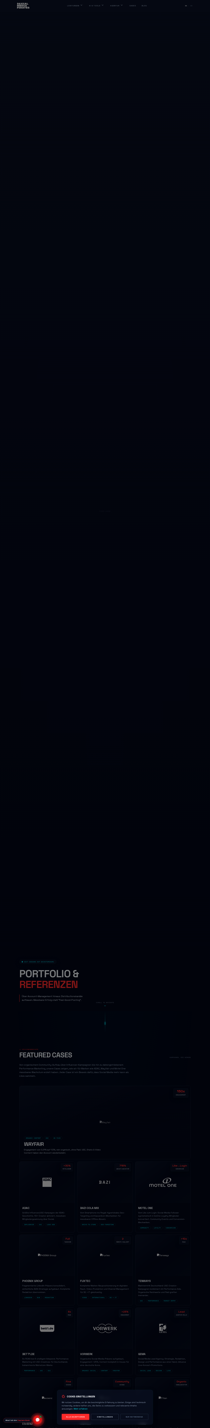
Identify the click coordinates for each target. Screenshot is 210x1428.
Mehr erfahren (81, 1408)
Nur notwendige (134, 1417)
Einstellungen (105, 1417)
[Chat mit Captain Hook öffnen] (37, 1420)
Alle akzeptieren (75, 1417)
